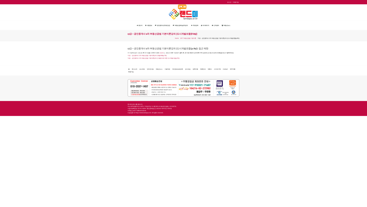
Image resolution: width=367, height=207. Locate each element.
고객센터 (216, 25)
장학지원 (195, 69)
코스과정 (142, 69)
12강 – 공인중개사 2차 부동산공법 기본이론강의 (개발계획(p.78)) (147, 55)
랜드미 (140, 25)
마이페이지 (206, 25)
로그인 (229, 2)
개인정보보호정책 (177, 69)
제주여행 (232, 69)
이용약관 (167, 69)
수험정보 (149, 25)
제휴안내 (203, 69)
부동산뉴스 (227, 25)
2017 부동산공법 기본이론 (188, 38)
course (161, 53)
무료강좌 (195, 25)
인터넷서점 (150, 69)
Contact (225, 69)
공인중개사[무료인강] (163, 25)
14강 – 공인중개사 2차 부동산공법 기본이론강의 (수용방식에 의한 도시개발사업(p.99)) (153, 58)
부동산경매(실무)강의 (181, 25)
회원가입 (236, 2)
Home (177, 38)
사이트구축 (217, 69)
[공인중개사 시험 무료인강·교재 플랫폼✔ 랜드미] (183, 12)
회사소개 (134, 69)
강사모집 (187, 69)
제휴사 (210, 69)
